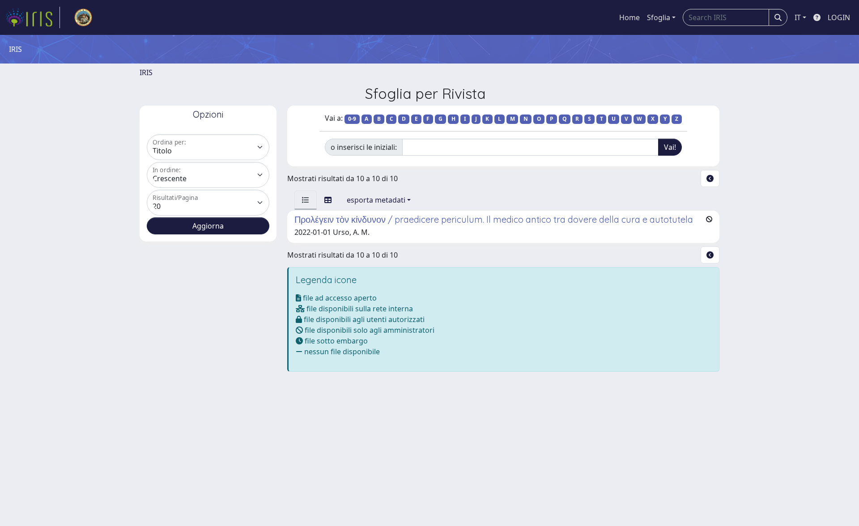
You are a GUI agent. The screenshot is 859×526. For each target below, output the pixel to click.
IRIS (146, 72)
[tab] (305, 200)
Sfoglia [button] (658, 17)
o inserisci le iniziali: (364, 147)
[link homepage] (32, 17)
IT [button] (798, 17)
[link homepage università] (83, 17)
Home (629, 17)
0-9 (352, 119)
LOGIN (839, 17)
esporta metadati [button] (376, 200)
